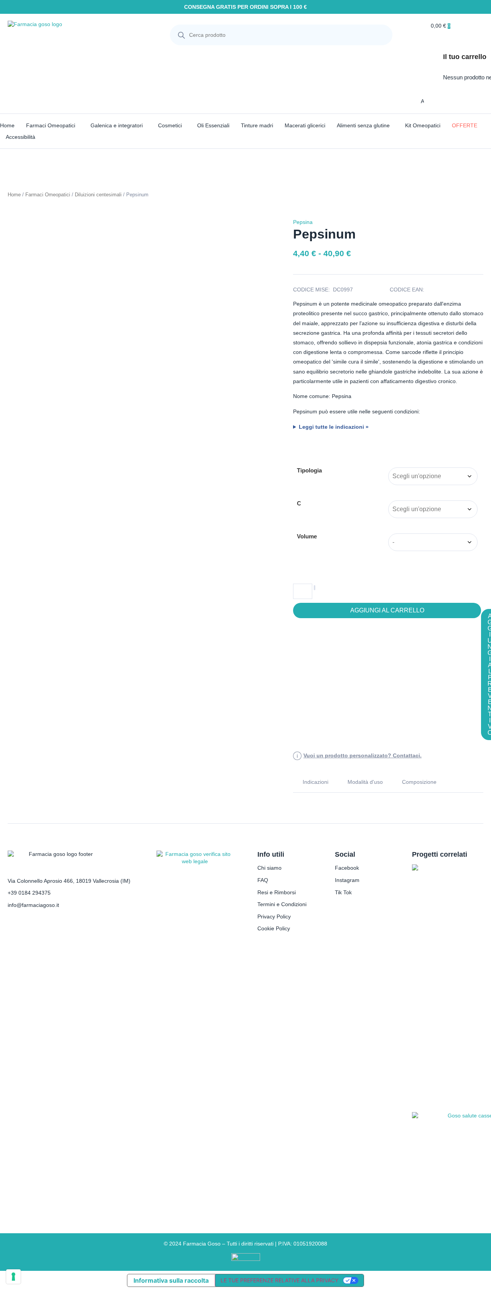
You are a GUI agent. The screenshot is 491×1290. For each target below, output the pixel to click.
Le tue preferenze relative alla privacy (279, 1280)
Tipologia (309, 470)
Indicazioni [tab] (315, 782)
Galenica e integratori (117, 125)
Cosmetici (170, 125)
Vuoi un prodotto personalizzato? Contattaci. (362, 755)
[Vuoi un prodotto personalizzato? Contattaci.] (297, 756)
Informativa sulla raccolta (171, 1280)
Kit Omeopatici (422, 125)
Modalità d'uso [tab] (365, 782)
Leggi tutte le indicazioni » (334, 427)
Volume (307, 536)
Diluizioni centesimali (98, 194)
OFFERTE (464, 125)
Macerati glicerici (305, 125)
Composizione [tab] (419, 782)
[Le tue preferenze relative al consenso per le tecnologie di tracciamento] (13, 1276)
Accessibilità (20, 137)
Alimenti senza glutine (363, 125)
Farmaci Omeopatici (50, 125)
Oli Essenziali (213, 125)
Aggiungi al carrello (387, 610)
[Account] (415, 101)
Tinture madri (257, 125)
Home (7, 125)
